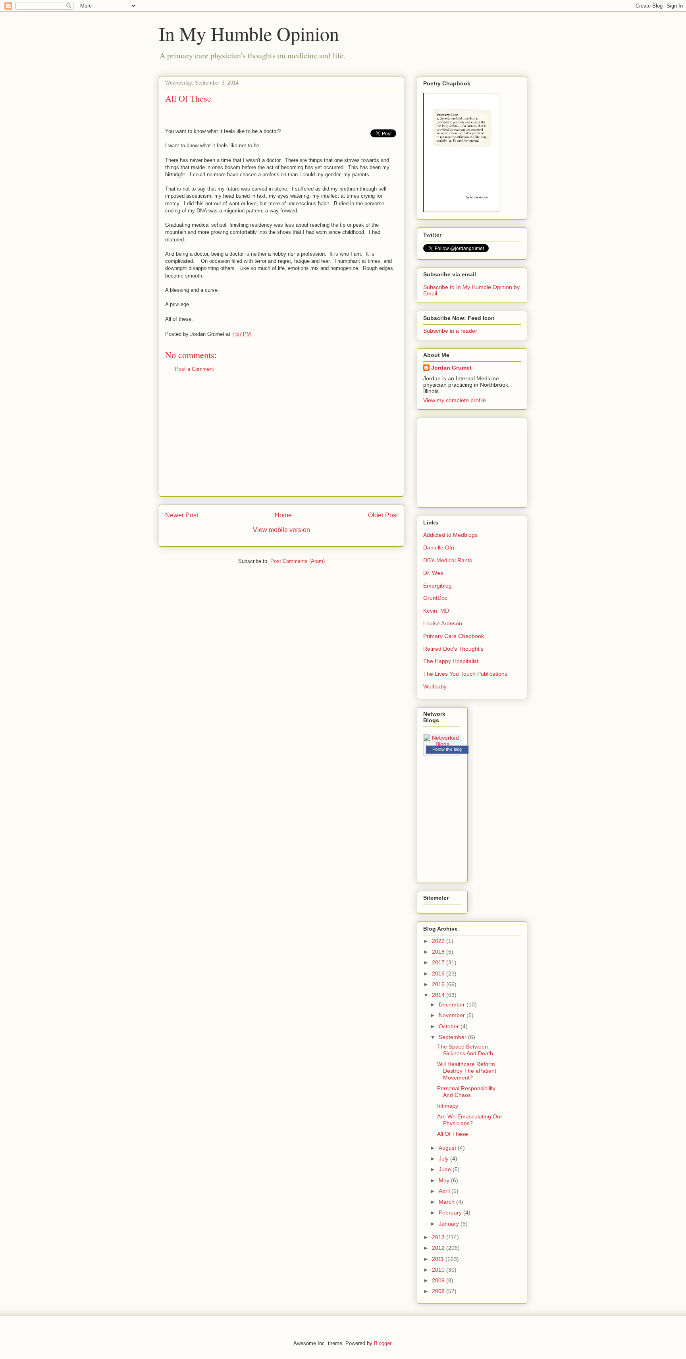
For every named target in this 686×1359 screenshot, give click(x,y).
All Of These (452, 1134)
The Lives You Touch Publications (465, 674)
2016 (439, 973)
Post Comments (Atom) (297, 561)
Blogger (382, 1343)
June (446, 1169)
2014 (439, 995)
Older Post (383, 515)
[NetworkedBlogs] (442, 744)
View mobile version (281, 529)
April (445, 1191)
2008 (439, 1291)
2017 (439, 962)
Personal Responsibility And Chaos (466, 1091)
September (453, 1037)
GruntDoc (435, 598)
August (448, 1148)
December (452, 1004)
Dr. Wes (433, 573)
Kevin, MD (436, 610)
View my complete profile (454, 400)
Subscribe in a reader (450, 331)
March (447, 1202)
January (450, 1223)
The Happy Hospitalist (450, 661)
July (444, 1158)
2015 (439, 984)
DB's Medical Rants (447, 560)
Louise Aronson (442, 623)
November (452, 1015)
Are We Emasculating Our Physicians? (469, 1119)
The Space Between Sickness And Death (465, 1049)
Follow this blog (447, 749)
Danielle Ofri (438, 547)
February (451, 1212)
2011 (438, 1259)
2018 (439, 951)
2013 (439, 1237)
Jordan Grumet (451, 367)
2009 (439, 1280)
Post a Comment (194, 369)
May (445, 1180)
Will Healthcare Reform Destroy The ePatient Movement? (466, 1071)
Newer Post (181, 515)
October (450, 1026)
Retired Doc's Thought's (453, 649)
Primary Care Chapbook (453, 636)
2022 (439, 941)
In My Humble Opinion (249, 33)
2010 (439, 1269)
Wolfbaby (435, 686)
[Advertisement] (281, 440)
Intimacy (447, 1106)
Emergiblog (437, 585)
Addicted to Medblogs (450, 535)
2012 (439, 1248)
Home (283, 515)
